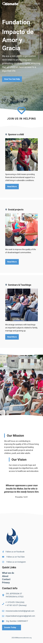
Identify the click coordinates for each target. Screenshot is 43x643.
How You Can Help (12, 79)
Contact (6, 579)
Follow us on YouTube (16, 557)
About (5, 576)
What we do (8, 573)
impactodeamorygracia (15, 616)
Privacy (6, 582)
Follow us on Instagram (16, 562)
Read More (12, 186)
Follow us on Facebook (15, 552)
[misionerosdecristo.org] (10, 3)
